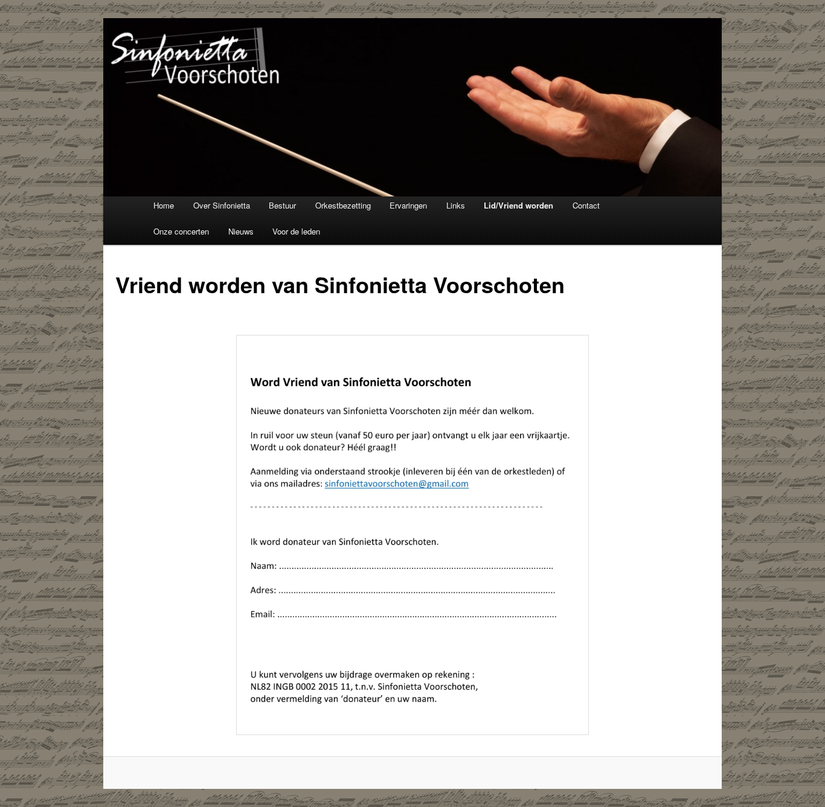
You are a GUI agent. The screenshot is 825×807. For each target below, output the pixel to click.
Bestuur (282, 205)
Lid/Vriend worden (518, 205)
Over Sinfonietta (221, 205)
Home (163, 205)
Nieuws (241, 231)
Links (455, 205)
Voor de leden (296, 231)
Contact (586, 205)
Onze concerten (181, 231)
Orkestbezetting (343, 205)
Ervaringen (408, 205)
